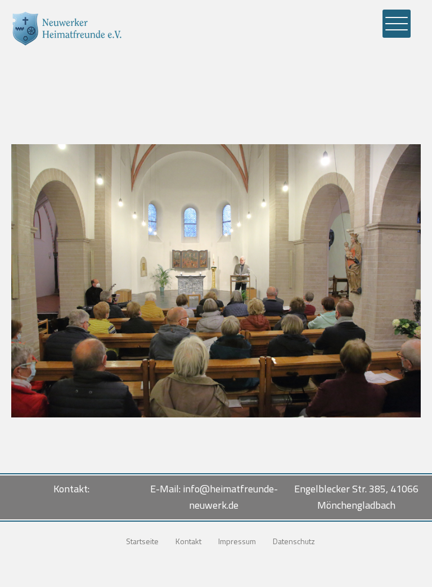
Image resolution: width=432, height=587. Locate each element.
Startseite (142, 541)
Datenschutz (294, 541)
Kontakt (188, 541)
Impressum (237, 541)
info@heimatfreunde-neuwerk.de (230, 497)
